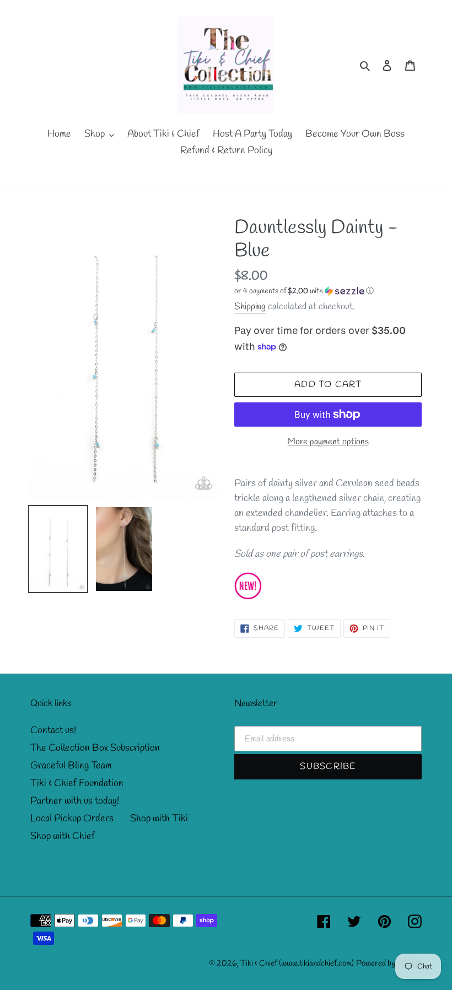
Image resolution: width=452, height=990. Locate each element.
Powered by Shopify (389, 963)
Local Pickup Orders (72, 818)
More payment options (328, 442)
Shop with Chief (62, 836)
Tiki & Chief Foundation (76, 783)
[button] (304, 291)
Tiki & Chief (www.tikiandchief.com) (297, 963)
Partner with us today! (74, 801)
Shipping (250, 306)
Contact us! (53, 730)
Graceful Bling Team (71, 765)
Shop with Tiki (159, 818)
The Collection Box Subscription (95, 748)
